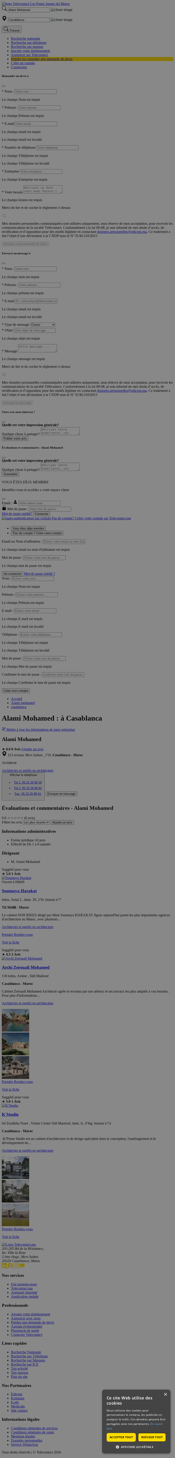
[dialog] (136, 1421)
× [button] (165, 1394)
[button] (136, 1447)
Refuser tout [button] (152, 1437)
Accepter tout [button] (121, 1437)
